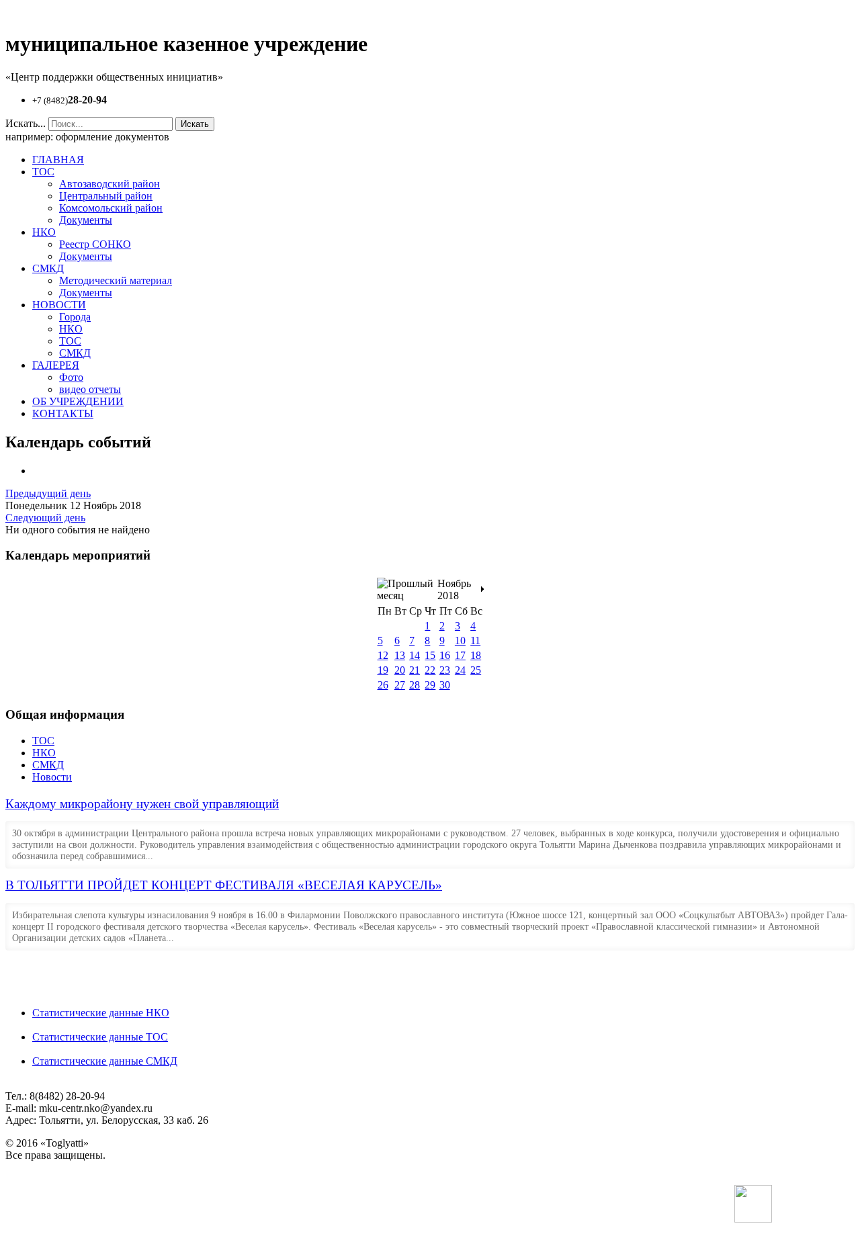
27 (399, 685)
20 (399, 670)
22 (430, 670)
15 (430, 655)
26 (383, 685)
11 (475, 640)
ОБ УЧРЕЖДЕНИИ (78, 401)
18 (475, 655)
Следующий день (45, 517)
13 (399, 655)
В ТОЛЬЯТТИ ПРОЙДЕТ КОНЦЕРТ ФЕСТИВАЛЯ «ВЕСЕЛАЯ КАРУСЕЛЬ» (223, 885)
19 (383, 670)
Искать (195, 124)
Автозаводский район (109, 183)
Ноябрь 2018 (454, 589)
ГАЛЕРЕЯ (55, 365)
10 (460, 640)
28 (414, 685)
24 (460, 670)
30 (444, 685)
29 (430, 685)
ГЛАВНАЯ (58, 159)
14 (414, 655)
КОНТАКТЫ (62, 413)
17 (460, 655)
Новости (52, 777)
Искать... (25, 123)
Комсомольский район (111, 208)
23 (444, 670)
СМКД (48, 268)
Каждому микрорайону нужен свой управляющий (142, 804)
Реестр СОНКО (95, 244)
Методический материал (115, 280)
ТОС (43, 171)
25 (475, 670)
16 (444, 655)
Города (75, 316)
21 (414, 670)
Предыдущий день (48, 493)
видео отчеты (90, 389)
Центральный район (106, 196)
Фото (71, 377)
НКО (44, 232)
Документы (85, 220)
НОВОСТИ (59, 304)
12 (383, 655)
